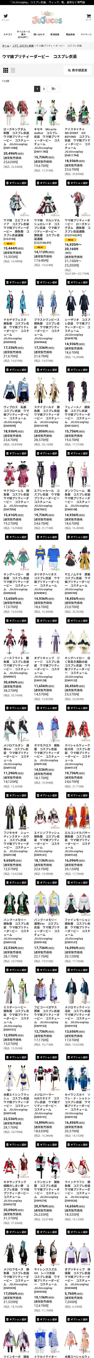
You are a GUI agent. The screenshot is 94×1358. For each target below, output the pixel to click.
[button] (5, 17)
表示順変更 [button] (79, 70)
